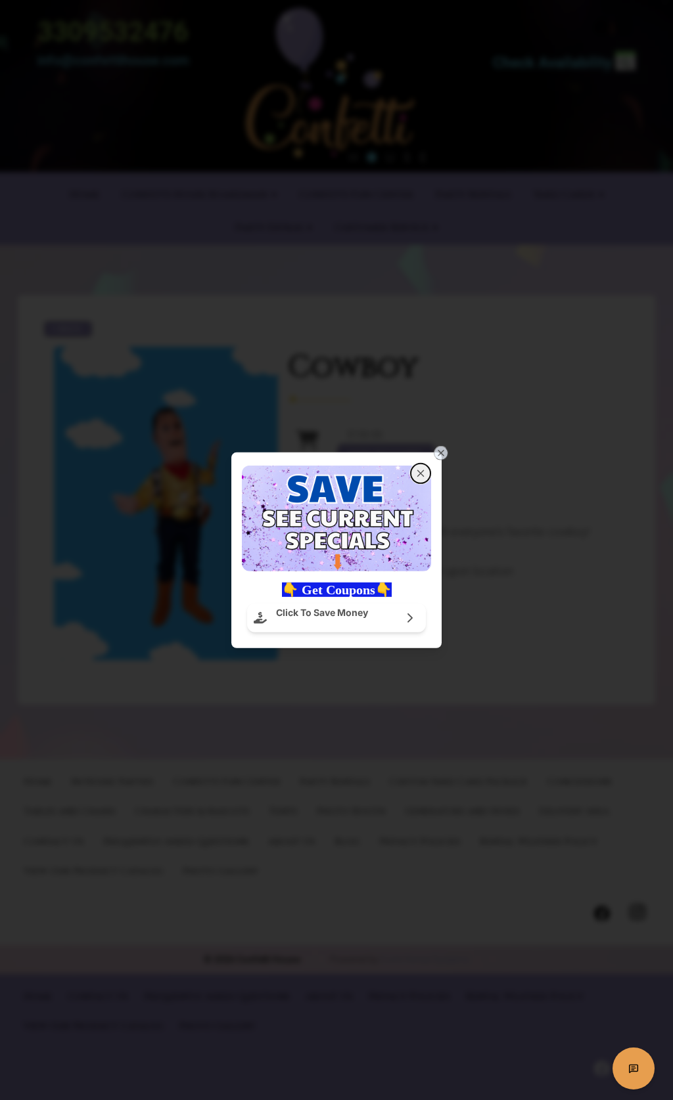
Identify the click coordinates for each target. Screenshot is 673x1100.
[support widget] (634, 1068)
